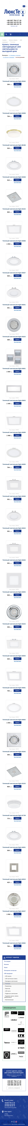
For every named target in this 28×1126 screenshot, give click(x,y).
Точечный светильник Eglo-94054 (14, 656)
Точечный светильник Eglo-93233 (14, 624)
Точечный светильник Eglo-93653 (14, 400)
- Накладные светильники (11, 981)
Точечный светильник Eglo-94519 (14, 879)
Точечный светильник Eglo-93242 (14, 81)
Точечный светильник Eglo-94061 (14, 688)
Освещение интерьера (10, 970)
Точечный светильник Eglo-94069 (14, 432)
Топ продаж (7, 961)
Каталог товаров (13, 40)
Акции (5, 967)
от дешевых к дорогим (14, 55)
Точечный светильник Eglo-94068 (14, 241)
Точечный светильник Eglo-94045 (14, 560)
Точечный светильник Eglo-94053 (14, 592)
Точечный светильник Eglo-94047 (14, 273)
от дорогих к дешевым (8, 57)
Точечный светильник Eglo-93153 (14, 209)
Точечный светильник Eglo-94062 (14, 943)
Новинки (6, 964)
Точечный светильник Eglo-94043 (14, 528)
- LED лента (7, 991)
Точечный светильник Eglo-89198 (14, 145)
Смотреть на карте (8, 1115)
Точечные (12, 42)
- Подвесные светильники (11, 993)
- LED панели (7, 976)
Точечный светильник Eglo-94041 (14, 304)
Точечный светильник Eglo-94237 (14, 911)
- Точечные (7, 983)
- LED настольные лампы (10, 978)
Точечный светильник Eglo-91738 (14, 815)
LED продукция (8, 973)
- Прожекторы (7, 986)
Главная (4, 40)
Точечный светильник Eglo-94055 (14, 464)
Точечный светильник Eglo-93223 (14, 336)
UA (26, 6)
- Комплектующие (9, 999)
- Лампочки (7, 988)
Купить (17, 84)
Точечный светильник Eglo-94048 (14, 177)
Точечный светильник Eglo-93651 (14, 368)
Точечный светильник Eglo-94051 (14, 847)
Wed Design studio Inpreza (18, 1124)
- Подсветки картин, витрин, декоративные (11, 996)
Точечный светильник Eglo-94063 (14, 719)
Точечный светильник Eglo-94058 (14, 113)
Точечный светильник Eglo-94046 (14, 496)
